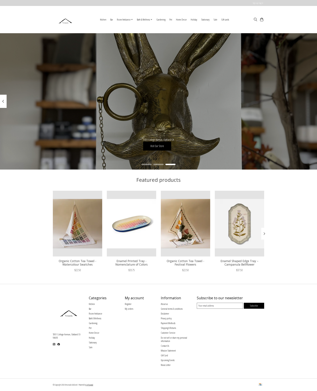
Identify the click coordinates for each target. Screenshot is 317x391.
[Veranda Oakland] (65, 19)
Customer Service (168, 332)
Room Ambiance (95, 313)
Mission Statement (168, 350)
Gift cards (225, 19)
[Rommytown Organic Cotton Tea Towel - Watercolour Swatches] (77, 223)
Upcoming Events (168, 360)
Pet (170, 19)
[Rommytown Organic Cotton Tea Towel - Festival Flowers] (185, 223)
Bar (111, 19)
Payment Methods (168, 323)
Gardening (160, 19)
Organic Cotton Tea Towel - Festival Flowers (185, 262)
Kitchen (103, 19)
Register (128, 304)
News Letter (166, 365)
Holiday (194, 19)
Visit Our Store (157, 146)
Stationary (205, 19)
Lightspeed (89, 384)
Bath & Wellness (95, 318)
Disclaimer (165, 313)
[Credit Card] (260, 384)
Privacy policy (166, 318)
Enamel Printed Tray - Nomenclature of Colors (131, 262)
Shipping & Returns (168, 328)
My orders (129, 308)
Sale (215, 19)
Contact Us (165, 345)
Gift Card (164, 355)
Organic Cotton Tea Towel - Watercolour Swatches (77, 262)
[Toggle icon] (255, 19)
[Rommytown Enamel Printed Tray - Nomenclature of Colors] (131, 223)
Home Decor (181, 19)
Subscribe (254, 305)
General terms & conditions (172, 308)
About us (164, 304)
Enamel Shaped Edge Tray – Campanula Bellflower (239, 262)
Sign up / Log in (258, 3)
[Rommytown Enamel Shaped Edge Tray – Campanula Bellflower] (239, 223)
